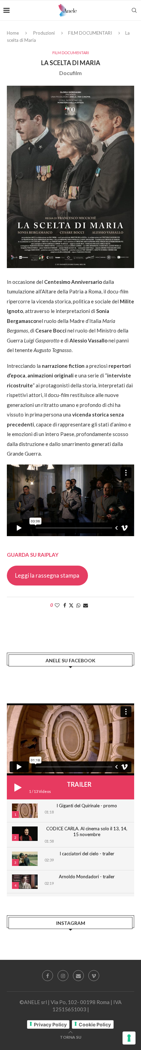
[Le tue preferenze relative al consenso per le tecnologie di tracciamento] (129, 1038)
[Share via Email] (85, 605)
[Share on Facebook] (64, 605)
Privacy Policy (50, 1024)
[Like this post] (57, 605)
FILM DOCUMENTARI (90, 33)
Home (13, 33)
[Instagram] (62, 975)
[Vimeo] (93, 975)
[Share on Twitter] (71, 605)
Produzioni (44, 33)
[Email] (78, 975)
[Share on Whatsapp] (78, 605)
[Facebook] (47, 975)
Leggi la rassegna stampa (47, 575)
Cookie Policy (95, 1024)
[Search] (134, 10)
